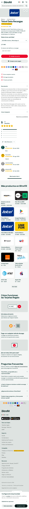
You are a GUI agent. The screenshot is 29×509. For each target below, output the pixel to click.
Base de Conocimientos (21, 366)
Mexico (3, 19)
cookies (8, 496)
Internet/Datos (11, 19)
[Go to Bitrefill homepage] (8, 2)
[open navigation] (1, 2)
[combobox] (13, 5)
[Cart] (26, 2)
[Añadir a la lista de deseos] (27, 10)
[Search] (26, 5)
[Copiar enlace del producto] (24, 10)
